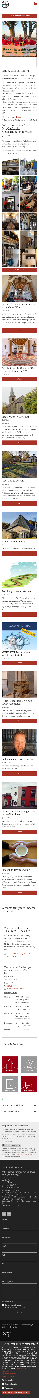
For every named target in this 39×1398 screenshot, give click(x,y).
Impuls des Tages (13, 1044)
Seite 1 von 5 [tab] (12, 65)
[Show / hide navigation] (35, 3)
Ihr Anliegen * (7, 1282)
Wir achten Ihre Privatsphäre (19, 1343)
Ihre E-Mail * (7, 1273)
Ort (3, 1264)
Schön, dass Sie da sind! (16, 70)
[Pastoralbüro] (29, 1084)
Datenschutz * (7, 1302)
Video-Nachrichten (13, 1105)
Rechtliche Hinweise (8, 1376)
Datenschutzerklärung (25, 1368)
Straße (4, 1246)
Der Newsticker (11, 1111)
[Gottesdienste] (10, 1064)
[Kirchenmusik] (10, 1084)
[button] (4, 1214)
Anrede (4, 1220)
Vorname (5, 1228)
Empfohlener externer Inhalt (15, 1125)
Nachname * (7, 1237)
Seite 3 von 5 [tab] (19, 65)
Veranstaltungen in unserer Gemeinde (18, 910)
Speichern (7, 1392)
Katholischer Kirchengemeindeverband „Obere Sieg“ (18, 970)
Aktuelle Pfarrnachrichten (19, 16)
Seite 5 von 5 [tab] (27, 65)
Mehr (19, 330)
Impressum (5, 1371)
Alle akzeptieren (21, 1392)
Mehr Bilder (19, 270)
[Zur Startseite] (5, 4)
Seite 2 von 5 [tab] (15, 65)
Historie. (18, 117)
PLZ (3, 1255)
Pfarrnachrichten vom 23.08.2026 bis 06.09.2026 (18, 929)
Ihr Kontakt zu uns (12, 1167)
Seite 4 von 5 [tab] (23, 65)
